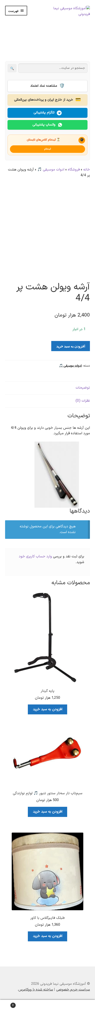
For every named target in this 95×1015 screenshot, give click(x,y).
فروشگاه (74, 169)
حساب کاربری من (79, 1007)
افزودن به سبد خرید (70, 345)
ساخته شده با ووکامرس (35, 989)
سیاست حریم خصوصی (73, 989)
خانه (86, 169)
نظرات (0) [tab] (83, 400)
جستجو (47, 1007)
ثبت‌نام (47, 149)
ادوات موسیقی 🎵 (50, 169)
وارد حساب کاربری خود (35, 556)
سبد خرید (22, 1003)
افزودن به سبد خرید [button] (47, 709)
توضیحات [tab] (83, 387)
